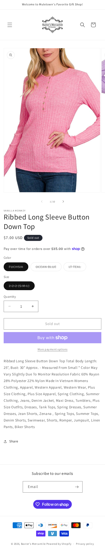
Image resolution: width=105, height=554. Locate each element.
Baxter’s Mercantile (33, 543)
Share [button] (13, 441)
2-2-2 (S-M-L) (22, 286)
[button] (9, 24)
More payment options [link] (53, 349)
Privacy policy (85, 543)
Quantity (10, 297)
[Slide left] (41, 201)
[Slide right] (63, 201)
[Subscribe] (77, 487)
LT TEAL (77, 267)
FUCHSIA (18, 267)
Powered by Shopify (59, 543)
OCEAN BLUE (49, 267)
